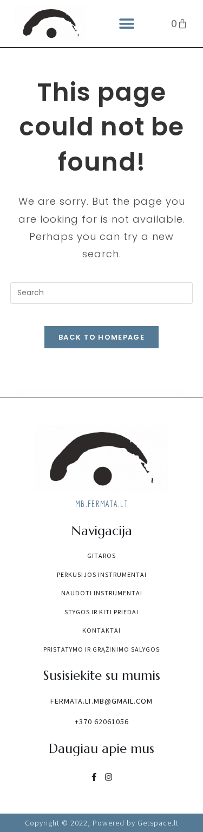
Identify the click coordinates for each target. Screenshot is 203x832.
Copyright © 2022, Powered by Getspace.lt (102, 823)
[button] (126, 23)
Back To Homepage (101, 337)
